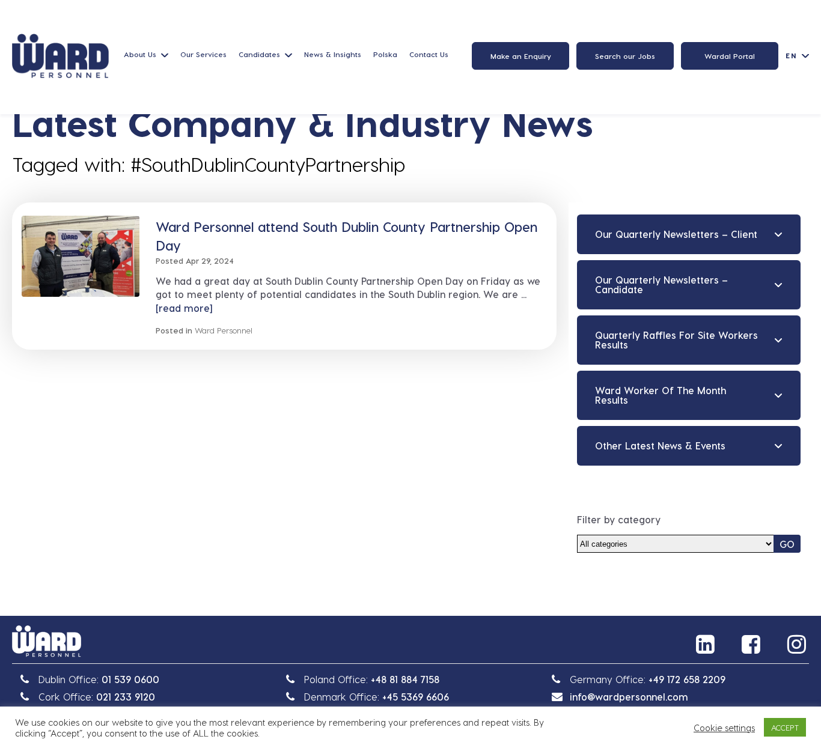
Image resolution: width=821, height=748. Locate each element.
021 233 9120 (125, 696)
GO (787, 544)
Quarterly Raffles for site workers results (676, 339)
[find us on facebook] (752, 644)
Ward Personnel (223, 330)
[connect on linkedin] (707, 644)
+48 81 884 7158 (405, 679)
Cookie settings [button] (724, 727)
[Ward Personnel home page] (60, 56)
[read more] (184, 308)
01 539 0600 (130, 679)
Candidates (259, 54)
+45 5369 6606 (415, 696)
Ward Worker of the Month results (660, 395)
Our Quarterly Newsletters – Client (676, 234)
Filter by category (619, 519)
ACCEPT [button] (785, 727)
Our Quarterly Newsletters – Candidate (661, 284)
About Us (140, 54)
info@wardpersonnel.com (629, 696)
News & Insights (332, 54)
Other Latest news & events (660, 445)
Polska (385, 54)
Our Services (203, 54)
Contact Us (428, 54)
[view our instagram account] (798, 644)
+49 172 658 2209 (687, 679)
